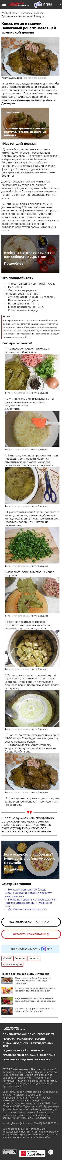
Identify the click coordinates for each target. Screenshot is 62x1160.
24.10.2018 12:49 (9, 13)
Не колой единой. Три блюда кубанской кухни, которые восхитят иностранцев (28, 893)
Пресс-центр (46, 1034)
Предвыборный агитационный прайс (29, 1055)
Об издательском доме (19, 1034)
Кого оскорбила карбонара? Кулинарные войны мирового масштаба (29, 859)
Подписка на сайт (15, 1050)
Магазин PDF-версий (31, 1038)
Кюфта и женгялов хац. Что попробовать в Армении (28, 255)
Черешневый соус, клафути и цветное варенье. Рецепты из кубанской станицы (35, 999)
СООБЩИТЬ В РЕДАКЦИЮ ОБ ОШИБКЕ (26, 1059)
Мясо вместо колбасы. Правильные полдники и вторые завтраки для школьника (33, 980)
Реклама (8, 1038)
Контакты (37, 1050)
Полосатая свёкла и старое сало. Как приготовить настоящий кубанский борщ (30, 903)
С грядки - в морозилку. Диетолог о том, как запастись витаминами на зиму (35, 989)
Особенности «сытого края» (26, 909)
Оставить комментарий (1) (31, 934)
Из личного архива (35, 77)
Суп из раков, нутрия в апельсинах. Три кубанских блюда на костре (34, 1009)
